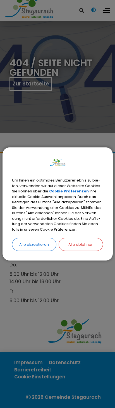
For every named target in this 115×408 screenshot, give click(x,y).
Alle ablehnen (81, 244)
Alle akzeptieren (34, 244)
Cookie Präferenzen (69, 191)
